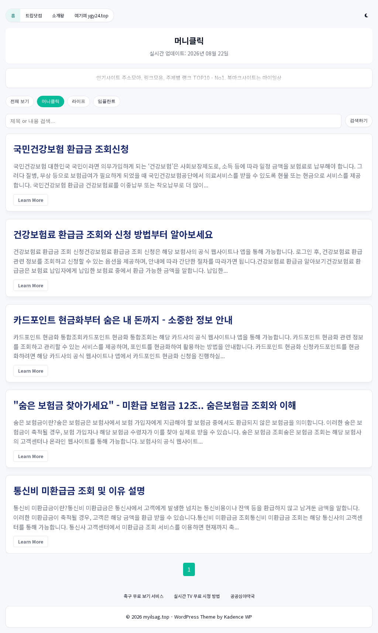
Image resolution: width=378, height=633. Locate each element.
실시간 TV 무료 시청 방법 (197, 596)
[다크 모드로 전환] (366, 15)
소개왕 (58, 15)
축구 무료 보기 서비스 (144, 596)
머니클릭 (50, 101)
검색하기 (359, 120)
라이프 (78, 101)
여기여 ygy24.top (92, 15)
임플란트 (107, 101)
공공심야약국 (242, 596)
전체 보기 (19, 101)
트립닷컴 (33, 15)
